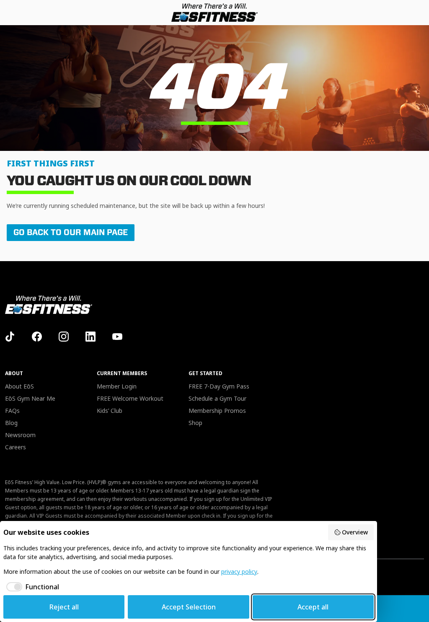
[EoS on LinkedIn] (90, 337)
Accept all (312, 607)
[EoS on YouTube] (117, 337)
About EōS (19, 386)
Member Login (117, 386)
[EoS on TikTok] (10, 337)
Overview (355, 532)
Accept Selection (189, 607)
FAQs (12, 411)
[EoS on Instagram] (64, 337)
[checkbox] (31, 587)
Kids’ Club (109, 411)
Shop (195, 423)
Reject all (64, 607)
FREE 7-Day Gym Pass (219, 386)
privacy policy (239, 571)
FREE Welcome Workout (130, 398)
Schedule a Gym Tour (217, 398)
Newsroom (20, 435)
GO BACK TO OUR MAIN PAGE (70, 232)
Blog (11, 423)
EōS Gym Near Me (30, 398)
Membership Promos (217, 411)
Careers (15, 447)
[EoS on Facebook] (37, 337)
